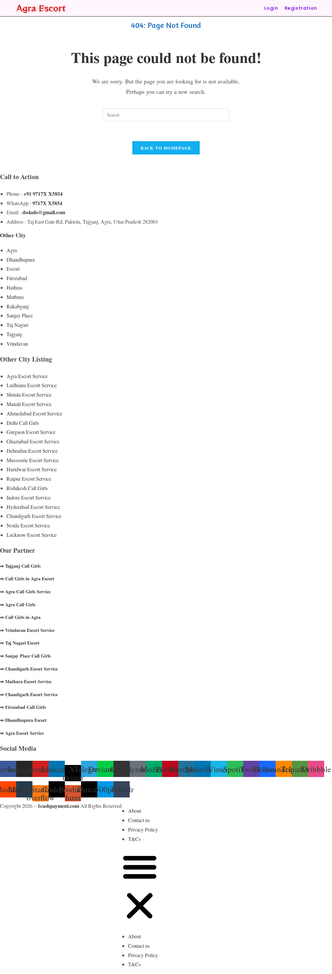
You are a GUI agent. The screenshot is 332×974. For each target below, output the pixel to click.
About (134, 810)
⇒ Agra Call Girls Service (25, 591)
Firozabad (16, 278)
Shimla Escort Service (29, 394)
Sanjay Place (19, 315)
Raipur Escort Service (28, 478)
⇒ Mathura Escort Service (26, 681)
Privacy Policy (143, 829)
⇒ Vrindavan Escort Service (27, 630)
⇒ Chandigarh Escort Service (29, 668)
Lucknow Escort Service (31, 534)
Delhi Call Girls (22, 422)
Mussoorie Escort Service (32, 460)
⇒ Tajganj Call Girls (20, 565)
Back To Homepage (166, 148)
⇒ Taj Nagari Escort (20, 642)
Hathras (14, 287)
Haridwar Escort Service (31, 469)
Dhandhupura (20, 259)
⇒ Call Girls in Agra (20, 617)
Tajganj (14, 334)
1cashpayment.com (58, 805)
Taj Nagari (17, 324)
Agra (11, 250)
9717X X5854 (47, 203)
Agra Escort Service (27, 376)
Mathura (15, 296)
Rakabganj (17, 306)
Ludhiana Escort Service (31, 385)
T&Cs (134, 838)
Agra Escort (41, 8)
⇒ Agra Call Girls (17, 604)
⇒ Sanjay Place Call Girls (25, 655)
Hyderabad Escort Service (33, 506)
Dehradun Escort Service (32, 450)
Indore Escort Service (28, 497)
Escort (12, 268)
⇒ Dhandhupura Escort (23, 720)
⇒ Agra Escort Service (22, 733)
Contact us (139, 820)
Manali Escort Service (29, 404)
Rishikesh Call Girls (27, 488)
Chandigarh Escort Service (33, 515)
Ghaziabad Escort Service (32, 441)
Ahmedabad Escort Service (34, 413)
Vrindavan (17, 343)
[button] (140, 887)
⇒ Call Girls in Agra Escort (27, 578)
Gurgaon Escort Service (30, 431)
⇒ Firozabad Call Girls (23, 707)
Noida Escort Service (28, 525)
